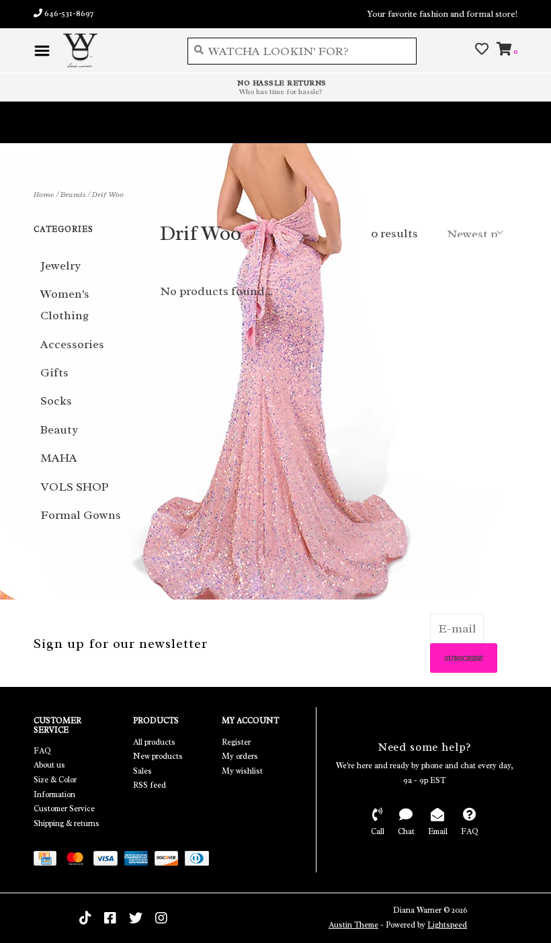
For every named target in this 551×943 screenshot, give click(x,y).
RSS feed (149, 785)
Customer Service (64, 808)
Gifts (54, 372)
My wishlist (242, 771)
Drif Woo (108, 194)
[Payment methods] (48, 861)
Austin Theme (353, 924)
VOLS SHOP (74, 486)
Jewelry (60, 265)
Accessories (72, 344)
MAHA (58, 457)
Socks (56, 400)
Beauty (59, 429)
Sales (142, 771)
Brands (72, 194)
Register (236, 742)
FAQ (42, 750)
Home (44, 194)
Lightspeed (447, 924)
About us (49, 765)
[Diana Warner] (115, 50)
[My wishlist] (482, 49)
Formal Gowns (80, 514)
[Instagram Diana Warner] (161, 918)
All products (154, 742)
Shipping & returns (66, 823)
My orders (240, 756)
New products (158, 756)
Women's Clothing (64, 304)
